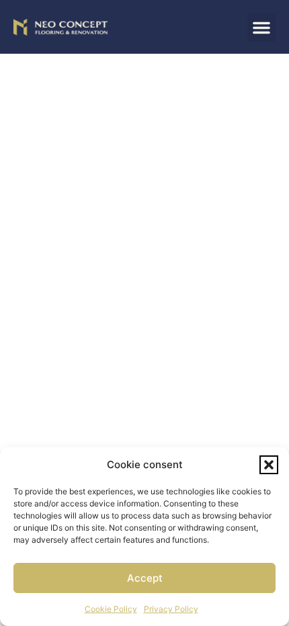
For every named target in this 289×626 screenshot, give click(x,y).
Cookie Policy (111, 609)
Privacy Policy (171, 609)
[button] (269, 465)
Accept (145, 578)
